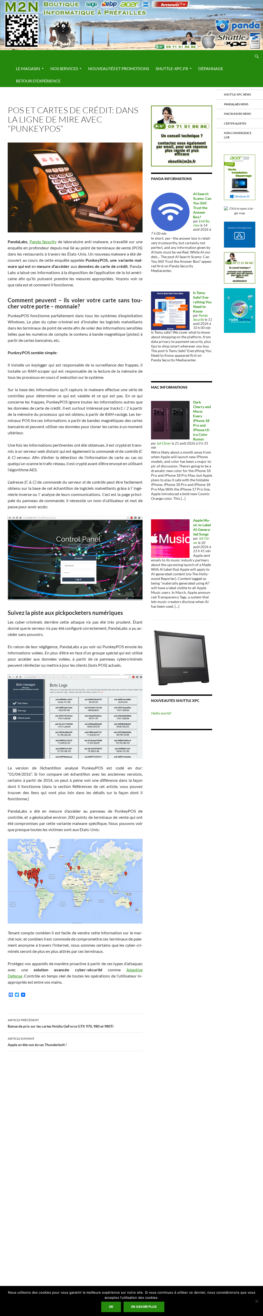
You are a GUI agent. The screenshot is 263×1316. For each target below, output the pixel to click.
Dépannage (210, 68)
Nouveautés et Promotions (118, 68)
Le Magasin (28, 68)
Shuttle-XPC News (237, 94)
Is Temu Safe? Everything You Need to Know (202, 301)
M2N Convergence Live (237, 135)
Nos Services (64, 68)
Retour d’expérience (38, 80)
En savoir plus (144, 1307)
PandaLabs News (236, 104)
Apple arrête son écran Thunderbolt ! (37, 1042)
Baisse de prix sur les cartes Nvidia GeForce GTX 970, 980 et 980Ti (61, 1023)
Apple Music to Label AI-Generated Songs (202, 527)
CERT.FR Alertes (235, 123)
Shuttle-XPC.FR (172, 68)
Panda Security (43, 241)
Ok (111, 1307)
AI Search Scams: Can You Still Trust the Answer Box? (202, 205)
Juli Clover (164, 443)
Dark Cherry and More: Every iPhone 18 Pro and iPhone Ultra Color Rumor (202, 420)
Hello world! (161, 713)
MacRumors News (237, 113)
